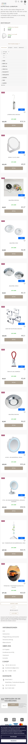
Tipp (4, 57)
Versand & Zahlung (8, 640)
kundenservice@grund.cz (12, 668)
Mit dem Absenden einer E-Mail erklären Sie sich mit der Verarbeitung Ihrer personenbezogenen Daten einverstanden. (23, 705)
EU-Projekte (6, 649)
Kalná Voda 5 (8, 679)
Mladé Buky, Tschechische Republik (15, 682)
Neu (4, 55)
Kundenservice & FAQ (8, 652)
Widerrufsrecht (7, 642)
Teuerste (15, 47)
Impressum (6, 655)
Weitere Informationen (19, 733)
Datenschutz (6, 634)
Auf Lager (6, 51)
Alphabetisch (21, 47)
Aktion (5, 53)
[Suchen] (18, 1)
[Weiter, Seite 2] (14, 607)
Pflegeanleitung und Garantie (11, 637)
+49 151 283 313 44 (10, 665)
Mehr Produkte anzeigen (13, 43)
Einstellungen (13, 736)
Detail (13, 125)
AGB (4, 631)
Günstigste (10, 47)
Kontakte (5, 658)
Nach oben (14, 613)
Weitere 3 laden (14, 603)
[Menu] (25, 1)
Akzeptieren (13, 741)
